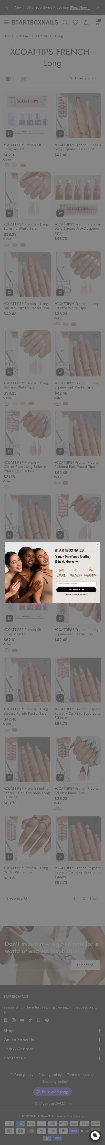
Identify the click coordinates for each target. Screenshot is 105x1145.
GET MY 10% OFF (76, 589)
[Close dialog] (98, 544)
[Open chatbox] (95, 1136)
